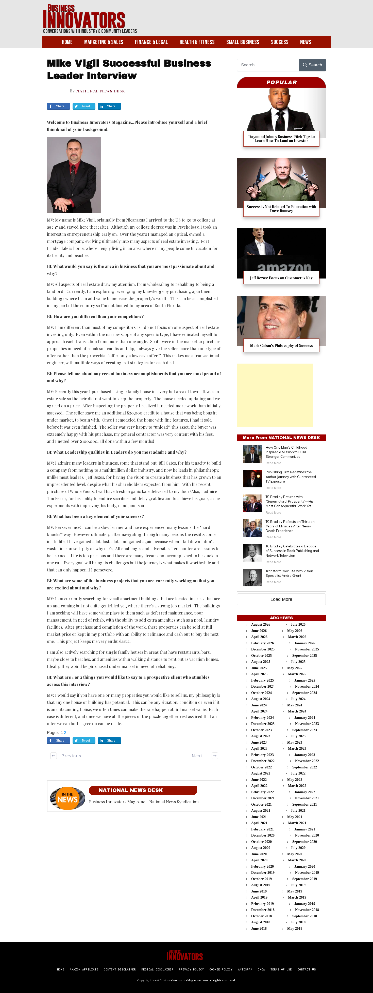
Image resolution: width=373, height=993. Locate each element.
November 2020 (307, 835)
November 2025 (307, 649)
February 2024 (262, 718)
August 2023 (260, 736)
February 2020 (262, 866)
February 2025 (262, 680)
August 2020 (260, 848)
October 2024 (261, 693)
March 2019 (297, 897)
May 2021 (294, 817)
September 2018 (304, 916)
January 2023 (304, 755)
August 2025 (260, 662)
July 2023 (298, 736)
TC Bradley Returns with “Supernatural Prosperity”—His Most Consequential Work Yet (290, 501)
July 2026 (298, 624)
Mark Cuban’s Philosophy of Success (281, 327)
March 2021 (297, 823)
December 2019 (263, 873)
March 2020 (297, 860)
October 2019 (261, 879)
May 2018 (294, 928)
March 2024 (297, 711)
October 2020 (261, 842)
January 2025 (304, 680)
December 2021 (263, 798)
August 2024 (260, 699)
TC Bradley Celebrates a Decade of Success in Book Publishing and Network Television (292, 550)
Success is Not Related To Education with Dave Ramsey (281, 190)
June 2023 (259, 742)
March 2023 (297, 748)
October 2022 (261, 767)
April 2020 (259, 860)
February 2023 (262, 755)
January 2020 (304, 866)
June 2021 (259, 817)
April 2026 (259, 637)
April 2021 (259, 823)
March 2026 (297, 637)
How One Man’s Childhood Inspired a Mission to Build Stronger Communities (286, 452)
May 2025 (294, 668)
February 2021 (262, 829)
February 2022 (262, 792)
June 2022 (259, 780)
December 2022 (263, 761)
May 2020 (294, 854)
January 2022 (304, 792)
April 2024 (259, 711)
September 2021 (304, 804)
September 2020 (304, 842)
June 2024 (259, 705)
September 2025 (304, 656)
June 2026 (259, 631)
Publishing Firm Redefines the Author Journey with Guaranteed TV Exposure (291, 476)
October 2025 (261, 656)
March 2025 (297, 674)
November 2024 (307, 686)
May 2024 (294, 705)
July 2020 (298, 848)
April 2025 (259, 674)
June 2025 (259, 668)
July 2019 (298, 885)
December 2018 (263, 910)
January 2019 (304, 904)
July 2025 (298, 662)
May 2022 (294, 780)
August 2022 (260, 773)
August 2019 (260, 885)
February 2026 (262, 643)
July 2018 (298, 922)
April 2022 (259, 786)
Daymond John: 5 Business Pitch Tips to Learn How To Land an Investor (281, 120)
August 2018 (260, 922)
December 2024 (263, 686)
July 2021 (298, 810)
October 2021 (261, 804)
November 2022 (307, 761)
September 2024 (304, 693)
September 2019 (304, 879)
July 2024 (298, 699)
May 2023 (294, 742)
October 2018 (261, 916)
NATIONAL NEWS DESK (100, 90)
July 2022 (298, 773)
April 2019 (259, 897)
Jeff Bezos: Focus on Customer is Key (281, 259)
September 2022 (304, 767)
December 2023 (263, 724)
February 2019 (262, 904)
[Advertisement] (275, 395)
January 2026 (304, 643)
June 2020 (259, 854)
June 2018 (259, 928)
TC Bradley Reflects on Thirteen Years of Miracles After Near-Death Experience (290, 526)
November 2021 (307, 798)
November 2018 (307, 910)
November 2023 (307, 724)
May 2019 (294, 891)
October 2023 (261, 730)
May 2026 (294, 631)
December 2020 (263, 835)
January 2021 (304, 829)
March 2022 (297, 786)
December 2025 (263, 649)
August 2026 (260, 624)
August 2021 (260, 810)
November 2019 (307, 873)
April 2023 (259, 748)
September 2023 (304, 730)
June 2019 (259, 891)
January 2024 (304, 718)
